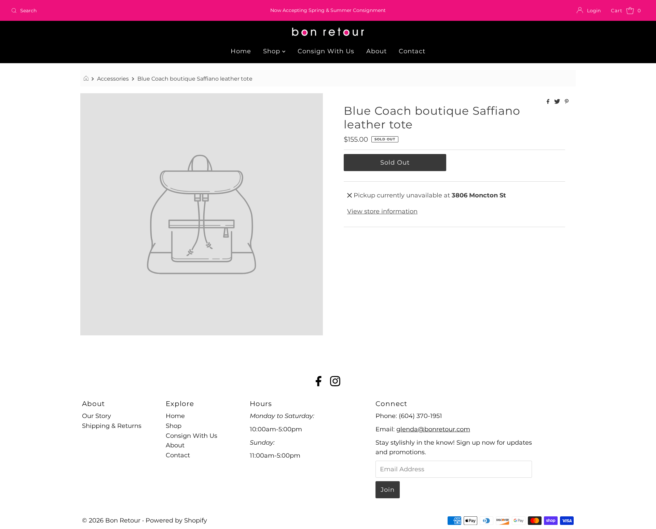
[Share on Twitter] (557, 102)
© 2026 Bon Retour (111, 520)
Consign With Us (326, 51)
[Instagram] (335, 382)
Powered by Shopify (176, 520)
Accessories (113, 78)
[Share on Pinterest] (567, 102)
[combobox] (113, 10)
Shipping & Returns (111, 426)
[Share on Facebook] (549, 102)
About (376, 51)
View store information (382, 211)
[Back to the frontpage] (87, 78)
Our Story (96, 416)
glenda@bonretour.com (433, 429)
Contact (412, 51)
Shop (272, 51)
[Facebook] (319, 382)
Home (241, 51)
